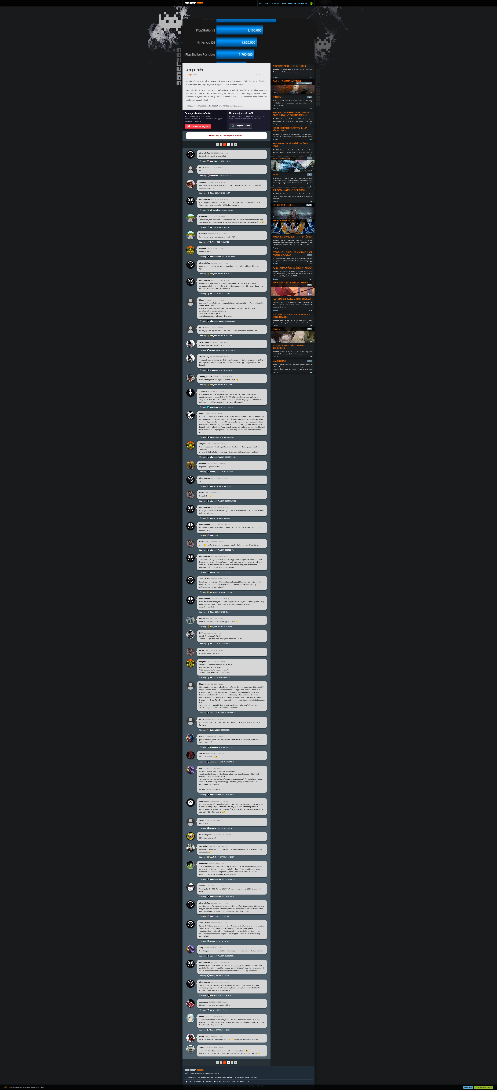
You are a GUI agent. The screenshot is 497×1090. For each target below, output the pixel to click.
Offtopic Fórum (244, 1081)
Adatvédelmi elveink (242, 1077)
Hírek (260, 3)
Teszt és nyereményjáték (304, 83)
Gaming (291, 3)
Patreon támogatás (200, 126)
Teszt (309, 97)
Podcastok (276, 3)
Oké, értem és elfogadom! (483, 1087)
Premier (309, 205)
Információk (468, 1087)
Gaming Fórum (230, 1081)
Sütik (255, 1077)
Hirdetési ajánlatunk (206, 1077)
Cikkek (267, 3)
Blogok (218, 1081)
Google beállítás (242, 125)
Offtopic (301, 3)
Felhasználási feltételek (224, 1077)
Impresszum (192, 1077)
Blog (284, 3)
